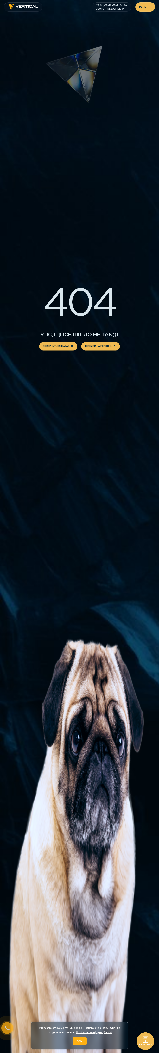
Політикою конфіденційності (94, 1032)
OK (79, 1041)
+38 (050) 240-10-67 (112, 5)
